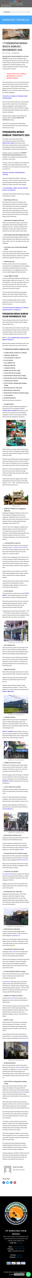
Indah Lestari (12, 951)
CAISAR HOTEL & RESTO (20, 547)
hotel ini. (26, 1038)
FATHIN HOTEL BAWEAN (10, 410)
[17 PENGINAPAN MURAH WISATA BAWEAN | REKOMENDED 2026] (16, 34)
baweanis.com (19, 1274)
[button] (28, 1274)
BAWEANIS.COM (7, 143)
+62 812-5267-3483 (18, 1246)
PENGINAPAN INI (22, 860)
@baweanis (19, 1257)
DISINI (22, 849)
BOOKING (5, 781)
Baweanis (19, 1242)
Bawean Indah (12, 998)
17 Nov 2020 (7, 53)
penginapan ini (16, 935)
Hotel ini (18, 1067)
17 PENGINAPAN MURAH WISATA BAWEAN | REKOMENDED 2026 (14, 46)
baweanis (16, 53)
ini (19, 898)
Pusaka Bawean (6, 981)
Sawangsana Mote (7, 874)
